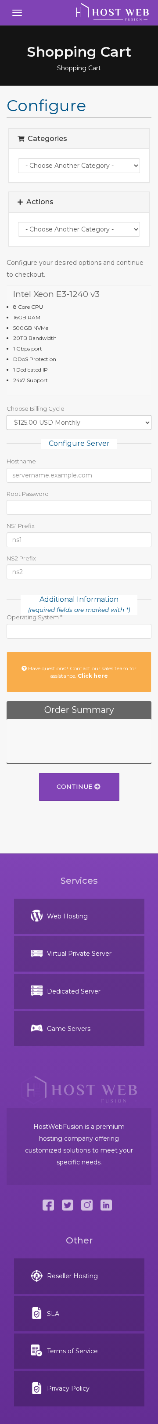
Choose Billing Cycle (36, 408)
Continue (75, 787)
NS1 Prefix (21, 525)
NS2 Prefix (21, 558)
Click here (93, 675)
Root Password (28, 493)
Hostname (21, 461)
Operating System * (34, 617)
